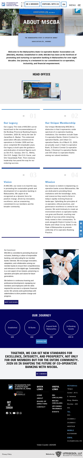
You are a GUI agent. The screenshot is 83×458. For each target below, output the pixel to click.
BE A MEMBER (32, 4)
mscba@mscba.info (74, 441)
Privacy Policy (7, 454)
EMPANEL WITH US (50, 4)
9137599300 (72, 433)
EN (64, 4)
